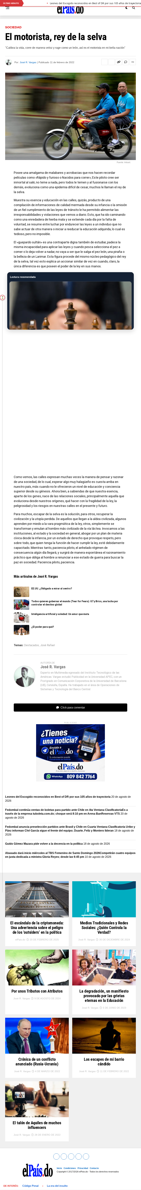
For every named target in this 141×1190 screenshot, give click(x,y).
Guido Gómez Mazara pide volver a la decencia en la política (44, 843)
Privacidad (83, 1168)
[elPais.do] (70, 780)
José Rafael (47, 645)
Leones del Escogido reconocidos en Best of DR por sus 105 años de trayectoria (58, 796)
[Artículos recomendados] (70, 305)
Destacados (31, 645)
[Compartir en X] (112, 62)
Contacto (94, 1168)
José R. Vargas (28, 62)
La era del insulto (57, 1185)
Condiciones (70, 1168)
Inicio (59, 1168)
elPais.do (20, 939)
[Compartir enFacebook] (104, 62)
